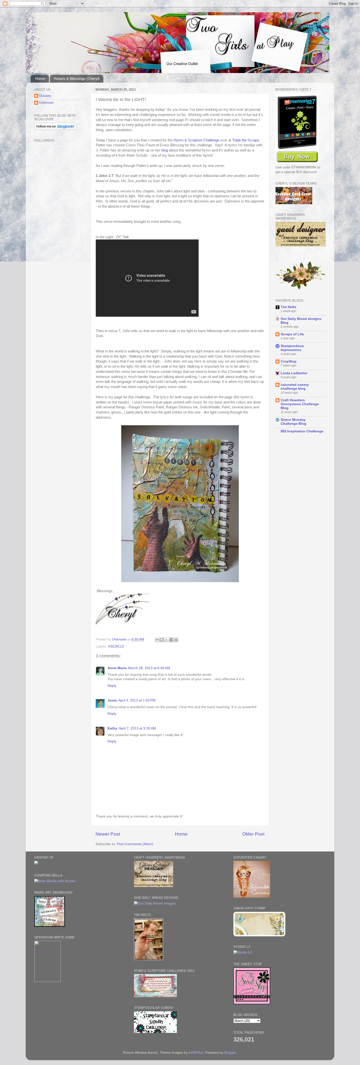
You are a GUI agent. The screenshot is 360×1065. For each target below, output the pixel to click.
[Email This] (157, 639)
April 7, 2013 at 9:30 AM (137, 728)
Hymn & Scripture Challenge (196, 140)
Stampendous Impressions (292, 348)
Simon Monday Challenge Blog (293, 422)
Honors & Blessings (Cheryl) (76, 78)
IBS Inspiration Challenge (302, 431)
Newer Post (108, 834)
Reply (112, 686)
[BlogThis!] (162, 639)
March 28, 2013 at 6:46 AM (149, 668)
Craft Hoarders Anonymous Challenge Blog (300, 404)
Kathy (112, 728)
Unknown (46, 102)
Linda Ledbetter (294, 373)
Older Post (253, 834)
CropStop (289, 361)
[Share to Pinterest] (176, 639)
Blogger (230, 1052)
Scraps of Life (292, 334)
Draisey (45, 96)
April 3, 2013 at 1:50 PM (137, 700)
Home (40, 78)
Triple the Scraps (245, 140)
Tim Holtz (288, 307)
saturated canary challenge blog (295, 386)
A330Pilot (195, 1052)
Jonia (112, 700)
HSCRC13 (116, 646)
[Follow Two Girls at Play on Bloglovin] (55, 129)
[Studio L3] (242, 952)
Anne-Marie (117, 668)
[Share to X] (166, 639)
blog (164, 150)
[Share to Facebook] (171, 639)
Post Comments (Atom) (135, 844)
